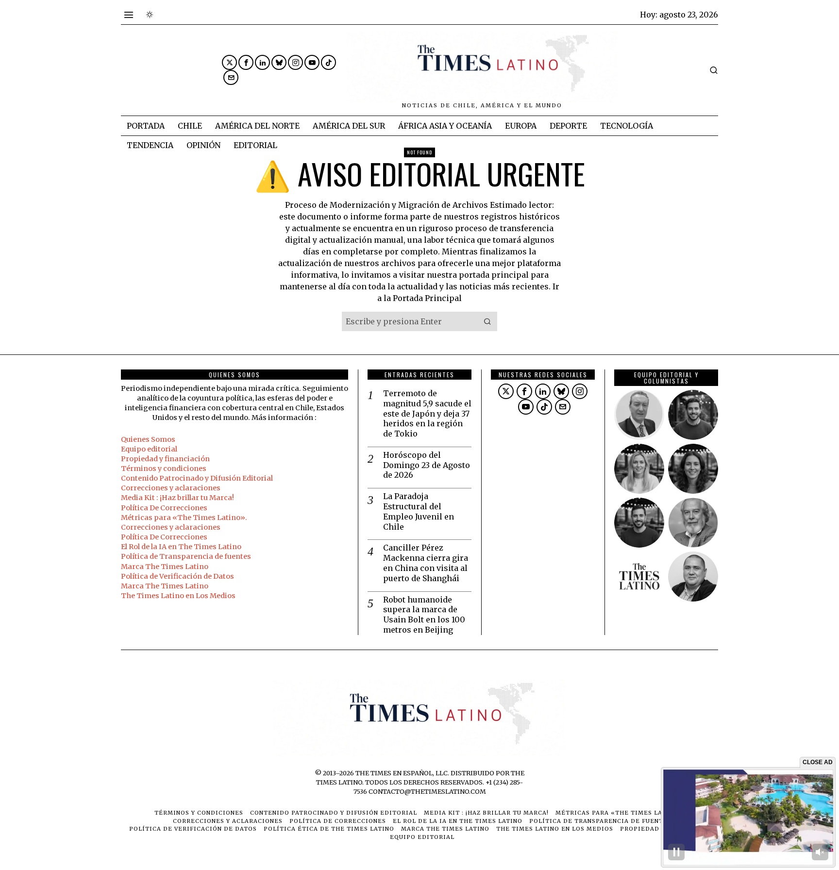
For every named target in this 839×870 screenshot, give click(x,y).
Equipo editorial (149, 449)
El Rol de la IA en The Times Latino (181, 546)
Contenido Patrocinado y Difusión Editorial (197, 478)
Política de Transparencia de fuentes (186, 556)
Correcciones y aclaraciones (170, 488)
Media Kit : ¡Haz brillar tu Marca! (177, 497)
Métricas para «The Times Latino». (184, 517)
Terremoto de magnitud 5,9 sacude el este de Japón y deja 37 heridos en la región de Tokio (427, 413)
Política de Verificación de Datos (177, 576)
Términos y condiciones (163, 468)
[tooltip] (229, 62)
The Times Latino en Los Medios (178, 595)
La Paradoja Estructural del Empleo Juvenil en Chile (418, 511)
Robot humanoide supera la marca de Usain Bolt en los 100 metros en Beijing (424, 615)
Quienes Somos (148, 439)
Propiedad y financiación (165, 458)
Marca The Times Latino (164, 566)
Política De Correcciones (164, 507)
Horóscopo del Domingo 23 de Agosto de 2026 (426, 465)
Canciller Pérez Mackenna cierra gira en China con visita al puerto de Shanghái (425, 563)
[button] (487, 321)
